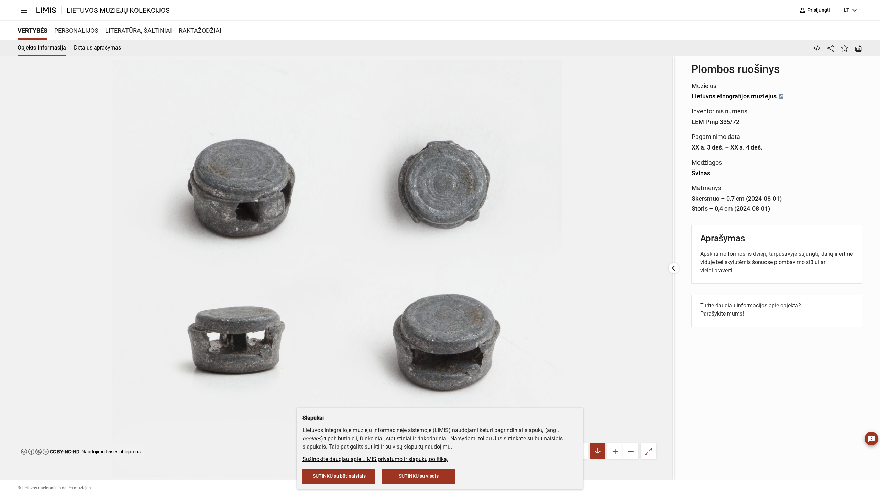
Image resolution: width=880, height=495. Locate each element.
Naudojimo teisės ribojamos (111, 451)
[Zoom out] (630, 451)
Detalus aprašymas (97, 47)
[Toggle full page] (648, 451)
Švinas (701, 173)
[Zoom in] (615, 451)
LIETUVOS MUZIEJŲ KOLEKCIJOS (118, 10)
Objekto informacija (42, 47)
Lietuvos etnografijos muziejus (735, 96)
